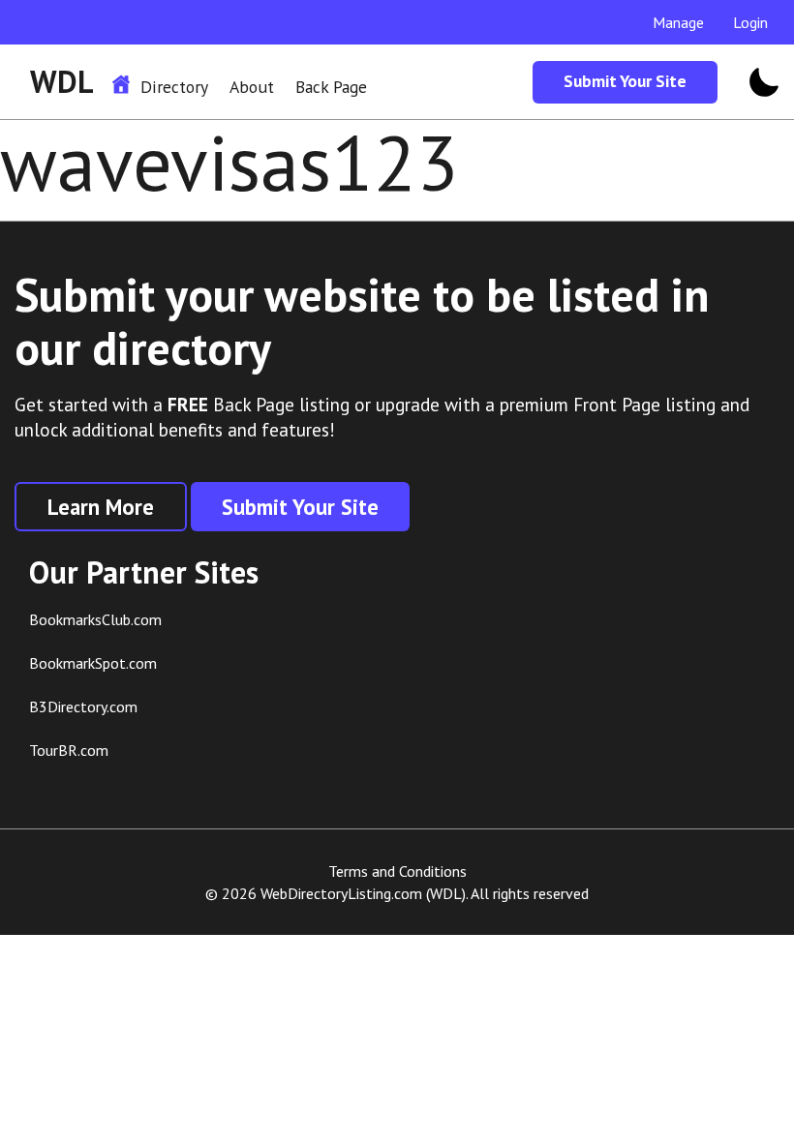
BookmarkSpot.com (93, 663)
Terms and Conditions (397, 871)
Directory (174, 86)
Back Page (331, 86)
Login (750, 22)
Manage (678, 22)
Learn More (100, 507)
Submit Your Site (625, 81)
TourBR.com (68, 750)
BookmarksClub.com (95, 619)
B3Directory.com (83, 706)
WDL (62, 81)
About (251, 86)
